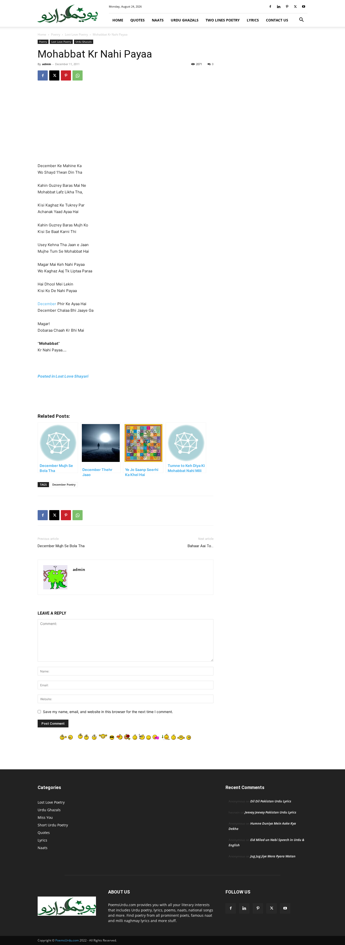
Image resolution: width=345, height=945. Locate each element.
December (47, 303)
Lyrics (253, 20)
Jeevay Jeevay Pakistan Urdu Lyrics (270, 812)
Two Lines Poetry (223, 20)
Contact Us (277, 20)
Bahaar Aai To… (200, 546)
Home (117, 20)
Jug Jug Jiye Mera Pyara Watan (272, 856)
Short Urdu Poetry (53, 825)
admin (46, 64)
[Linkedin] (278, 6)
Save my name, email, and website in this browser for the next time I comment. (108, 712)
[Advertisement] (125, 125)
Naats (158, 20)
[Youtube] (303, 6)
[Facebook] (270, 6)
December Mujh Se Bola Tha (61, 546)
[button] (301, 20)
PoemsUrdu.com (67, 940)
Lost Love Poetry (76, 34)
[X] (295, 6)
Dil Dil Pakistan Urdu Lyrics (270, 801)
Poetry (55, 34)
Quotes (137, 20)
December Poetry (64, 484)
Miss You (45, 817)
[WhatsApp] (77, 75)
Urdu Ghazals (185, 20)
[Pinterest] (287, 6)
